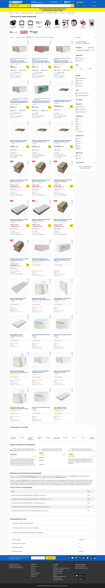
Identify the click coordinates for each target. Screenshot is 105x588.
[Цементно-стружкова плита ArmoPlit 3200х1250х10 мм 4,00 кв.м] (41, 169)
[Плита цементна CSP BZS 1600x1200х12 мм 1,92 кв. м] (19, 323)
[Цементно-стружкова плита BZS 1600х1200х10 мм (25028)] (19, 287)
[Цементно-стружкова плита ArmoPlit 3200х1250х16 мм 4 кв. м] (41, 208)
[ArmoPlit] (24, 32)
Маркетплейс (34, 574)
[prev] (91, 427)
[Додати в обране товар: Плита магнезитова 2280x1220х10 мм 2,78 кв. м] (50, 316)
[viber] (79, 557)
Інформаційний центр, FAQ (15, 566)
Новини (33, 568)
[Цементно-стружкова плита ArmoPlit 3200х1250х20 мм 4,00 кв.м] (63, 208)
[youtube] (72, 557)
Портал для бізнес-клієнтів (81, 568)
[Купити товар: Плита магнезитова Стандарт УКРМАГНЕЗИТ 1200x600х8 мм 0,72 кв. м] (71, 66)
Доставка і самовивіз (58, 569)
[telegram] (87, 557)
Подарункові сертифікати (59, 576)
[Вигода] (80, 2)
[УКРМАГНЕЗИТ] (14, 32)
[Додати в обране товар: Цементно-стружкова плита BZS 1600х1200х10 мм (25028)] (28, 280)
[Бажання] (85, 6)
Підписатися (50, 557)
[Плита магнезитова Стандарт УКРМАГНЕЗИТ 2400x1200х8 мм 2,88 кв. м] (19, 360)
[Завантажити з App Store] (79, 575)
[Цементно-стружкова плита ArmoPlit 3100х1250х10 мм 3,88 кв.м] (63, 169)
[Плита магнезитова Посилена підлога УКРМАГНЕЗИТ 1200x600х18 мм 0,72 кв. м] (19, 89)
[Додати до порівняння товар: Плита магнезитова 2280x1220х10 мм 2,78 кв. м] (50, 318)
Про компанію (34, 566)
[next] (94, 427)
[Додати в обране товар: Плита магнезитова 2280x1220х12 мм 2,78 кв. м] (50, 389)
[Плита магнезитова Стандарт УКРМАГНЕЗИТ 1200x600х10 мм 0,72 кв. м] (19, 49)
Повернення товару (57, 571)
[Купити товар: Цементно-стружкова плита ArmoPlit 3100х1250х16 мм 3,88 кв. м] (27, 225)
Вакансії (33, 571)
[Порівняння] (78, 6)
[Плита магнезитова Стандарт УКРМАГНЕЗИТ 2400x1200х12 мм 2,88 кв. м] (41, 287)
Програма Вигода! (57, 578)
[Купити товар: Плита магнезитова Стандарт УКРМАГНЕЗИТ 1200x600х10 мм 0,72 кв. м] (27, 66)
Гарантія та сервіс (57, 573)
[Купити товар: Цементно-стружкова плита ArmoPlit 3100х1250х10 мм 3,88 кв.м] (71, 186)
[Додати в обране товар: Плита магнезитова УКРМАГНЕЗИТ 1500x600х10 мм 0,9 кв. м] (72, 353)
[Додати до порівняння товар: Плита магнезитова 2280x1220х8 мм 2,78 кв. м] (72, 318)
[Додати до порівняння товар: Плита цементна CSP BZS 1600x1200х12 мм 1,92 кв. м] (28, 318)
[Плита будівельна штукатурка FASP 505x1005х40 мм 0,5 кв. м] (63, 287)
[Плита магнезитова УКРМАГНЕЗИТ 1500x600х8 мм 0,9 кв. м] (41, 360)
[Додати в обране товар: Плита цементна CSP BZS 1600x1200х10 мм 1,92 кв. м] (72, 389)
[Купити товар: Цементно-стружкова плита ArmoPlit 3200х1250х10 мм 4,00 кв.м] (49, 186)
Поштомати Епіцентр (58, 579)
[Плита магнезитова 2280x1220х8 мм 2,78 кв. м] (63, 323)
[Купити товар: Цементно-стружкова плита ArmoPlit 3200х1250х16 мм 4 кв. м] (49, 225)
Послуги (55, 574)
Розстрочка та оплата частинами (61, 568)
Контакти (33, 569)
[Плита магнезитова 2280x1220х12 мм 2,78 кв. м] (41, 396)
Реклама (33, 576)
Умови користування (80, 566)
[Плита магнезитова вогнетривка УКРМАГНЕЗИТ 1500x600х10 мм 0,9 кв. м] (41, 248)
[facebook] (68, 557)
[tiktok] (83, 557)
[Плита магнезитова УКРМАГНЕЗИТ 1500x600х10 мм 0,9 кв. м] (63, 360)
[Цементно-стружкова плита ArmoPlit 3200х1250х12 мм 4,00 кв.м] (19, 169)
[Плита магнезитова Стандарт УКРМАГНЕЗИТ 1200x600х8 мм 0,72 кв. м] (63, 49)
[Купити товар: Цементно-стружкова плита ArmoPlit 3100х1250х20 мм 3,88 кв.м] (27, 264)
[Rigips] (33, 32)
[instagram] (76, 557)
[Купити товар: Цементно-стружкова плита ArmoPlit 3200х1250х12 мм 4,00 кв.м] (27, 186)
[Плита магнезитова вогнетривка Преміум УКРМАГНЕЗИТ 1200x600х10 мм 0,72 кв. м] (41, 49)
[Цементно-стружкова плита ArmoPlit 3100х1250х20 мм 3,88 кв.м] (19, 248)
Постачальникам (35, 573)
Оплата (55, 566)
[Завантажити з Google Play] (79, 579)
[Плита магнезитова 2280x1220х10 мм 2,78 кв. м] (41, 323)
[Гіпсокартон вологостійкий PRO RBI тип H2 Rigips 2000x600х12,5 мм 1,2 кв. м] (41, 89)
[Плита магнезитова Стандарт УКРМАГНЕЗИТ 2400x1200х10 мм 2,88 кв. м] (19, 396)
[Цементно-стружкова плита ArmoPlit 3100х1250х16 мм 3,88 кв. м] (19, 208)
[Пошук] (72, 5)
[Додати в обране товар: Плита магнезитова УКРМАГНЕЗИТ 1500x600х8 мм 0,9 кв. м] (50, 353)
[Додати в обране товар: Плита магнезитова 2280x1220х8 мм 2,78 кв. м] (72, 316)
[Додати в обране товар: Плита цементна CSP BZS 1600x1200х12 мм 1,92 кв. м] (28, 316)
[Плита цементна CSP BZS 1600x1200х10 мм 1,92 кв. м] (63, 396)
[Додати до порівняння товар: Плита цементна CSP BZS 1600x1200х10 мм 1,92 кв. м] (72, 391)
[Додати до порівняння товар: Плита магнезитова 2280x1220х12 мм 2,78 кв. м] (50, 391)
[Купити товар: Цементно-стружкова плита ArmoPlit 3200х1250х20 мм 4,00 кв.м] (71, 225)
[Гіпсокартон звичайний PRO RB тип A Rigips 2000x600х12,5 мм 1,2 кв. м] (63, 248)
